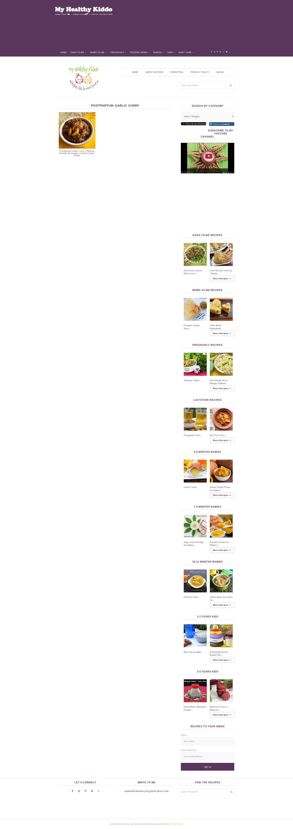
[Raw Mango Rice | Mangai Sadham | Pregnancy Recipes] (221, 376)
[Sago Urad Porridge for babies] (195, 538)
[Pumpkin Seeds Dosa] (195, 321)
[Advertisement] (181, 26)
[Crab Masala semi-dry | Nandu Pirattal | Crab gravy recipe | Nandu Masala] (221, 266)
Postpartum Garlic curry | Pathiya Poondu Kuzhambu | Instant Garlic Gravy (77, 153)
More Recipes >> (222, 278)
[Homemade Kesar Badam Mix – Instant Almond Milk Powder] (221, 648)
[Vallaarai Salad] (195, 376)
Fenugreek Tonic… (193, 435)
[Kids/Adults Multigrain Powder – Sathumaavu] (195, 703)
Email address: (189, 750)
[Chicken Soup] (195, 593)
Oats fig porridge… (193, 652)
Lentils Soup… (191, 487)
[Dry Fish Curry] (221, 431)
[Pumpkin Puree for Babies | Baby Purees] (221, 538)
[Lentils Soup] (195, 483)
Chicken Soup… (192, 597)
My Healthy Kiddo (83, 78)
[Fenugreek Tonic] (195, 431)
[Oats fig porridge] (195, 648)
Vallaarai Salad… (192, 380)
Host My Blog (175, 824)
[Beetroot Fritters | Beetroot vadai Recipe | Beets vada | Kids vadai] (221, 703)
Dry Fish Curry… (218, 435)
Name (184, 734)
